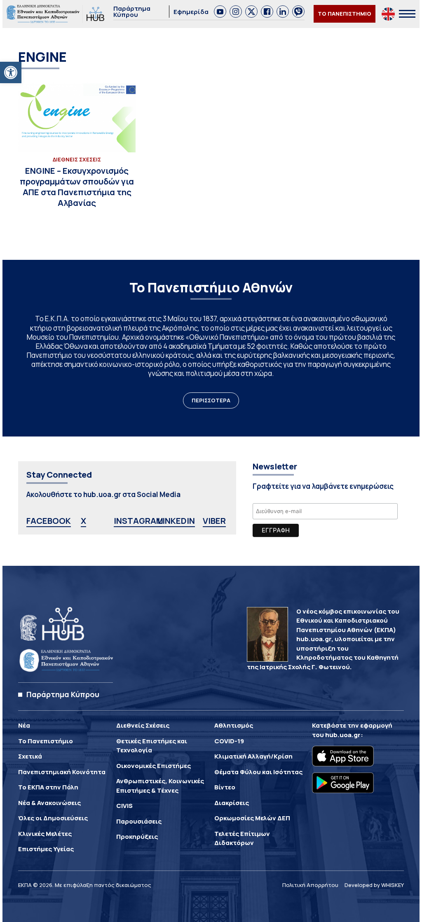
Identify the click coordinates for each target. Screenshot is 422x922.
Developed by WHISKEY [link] (374, 885)
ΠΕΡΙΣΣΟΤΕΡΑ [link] (211, 400)
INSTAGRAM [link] (138, 520)
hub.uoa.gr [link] (343, 735)
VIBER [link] (214, 520)
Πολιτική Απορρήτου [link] (310, 885)
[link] (10, 72)
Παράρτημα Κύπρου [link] (131, 11)
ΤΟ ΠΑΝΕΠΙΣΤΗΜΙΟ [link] (344, 13)
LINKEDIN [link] (176, 520)
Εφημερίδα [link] (191, 12)
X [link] (83, 520)
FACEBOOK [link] (48, 520)
